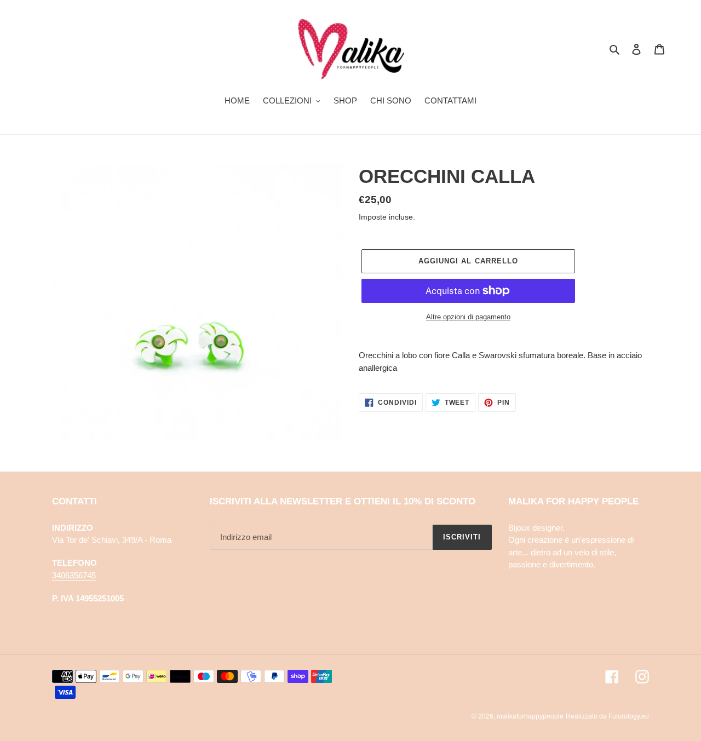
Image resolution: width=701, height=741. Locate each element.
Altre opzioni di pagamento (468, 317)
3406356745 (74, 575)
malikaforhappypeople (530, 716)
